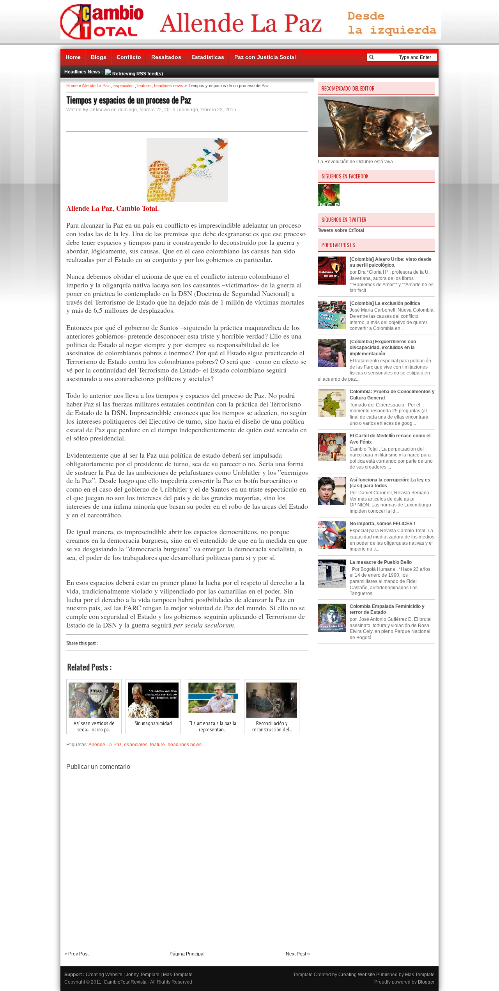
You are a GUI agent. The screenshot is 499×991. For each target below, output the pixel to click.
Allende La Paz (96, 85)
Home (73, 57)
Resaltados (166, 57)
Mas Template (178, 974)
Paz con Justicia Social (265, 57)
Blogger (426, 982)
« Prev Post (76, 954)
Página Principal (187, 954)
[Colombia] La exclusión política (385, 303)
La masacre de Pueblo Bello (381, 562)
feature (143, 85)
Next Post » (298, 954)
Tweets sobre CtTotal (341, 230)
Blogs (98, 57)
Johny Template (142, 974)
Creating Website (104, 974)
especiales (123, 85)
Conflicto (129, 57)
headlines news (168, 85)
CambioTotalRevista (125, 982)
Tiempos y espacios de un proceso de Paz (128, 99)
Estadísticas (207, 57)
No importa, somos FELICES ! (382, 523)
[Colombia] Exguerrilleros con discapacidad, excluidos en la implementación (383, 347)
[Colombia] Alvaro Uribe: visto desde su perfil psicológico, (391, 262)
